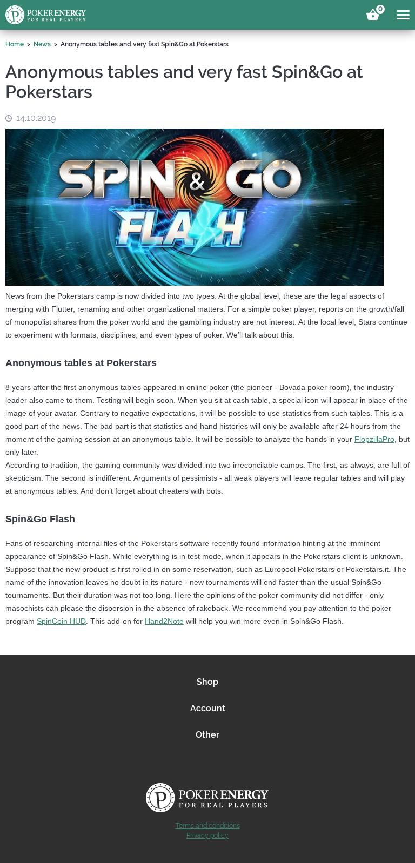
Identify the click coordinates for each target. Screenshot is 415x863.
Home (14, 44)
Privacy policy (207, 835)
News (42, 44)
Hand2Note (164, 621)
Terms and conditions (208, 826)
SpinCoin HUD (61, 621)
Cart (378, 11)
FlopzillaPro (374, 439)
